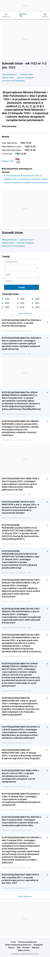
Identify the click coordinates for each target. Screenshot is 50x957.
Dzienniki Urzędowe (25, 78)
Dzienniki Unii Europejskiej (13, 81)
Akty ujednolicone (9, 74)
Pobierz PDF (8, 161)
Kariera (11, 947)
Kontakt (26, 947)
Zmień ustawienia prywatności (18, 945)
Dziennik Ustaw (26, 74)
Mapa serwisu (24, 950)
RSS (18, 947)
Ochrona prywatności (27, 942)
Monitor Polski (8, 78)
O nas (13, 942)
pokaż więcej (24, 896)
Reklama (35, 947)
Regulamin (38, 945)
